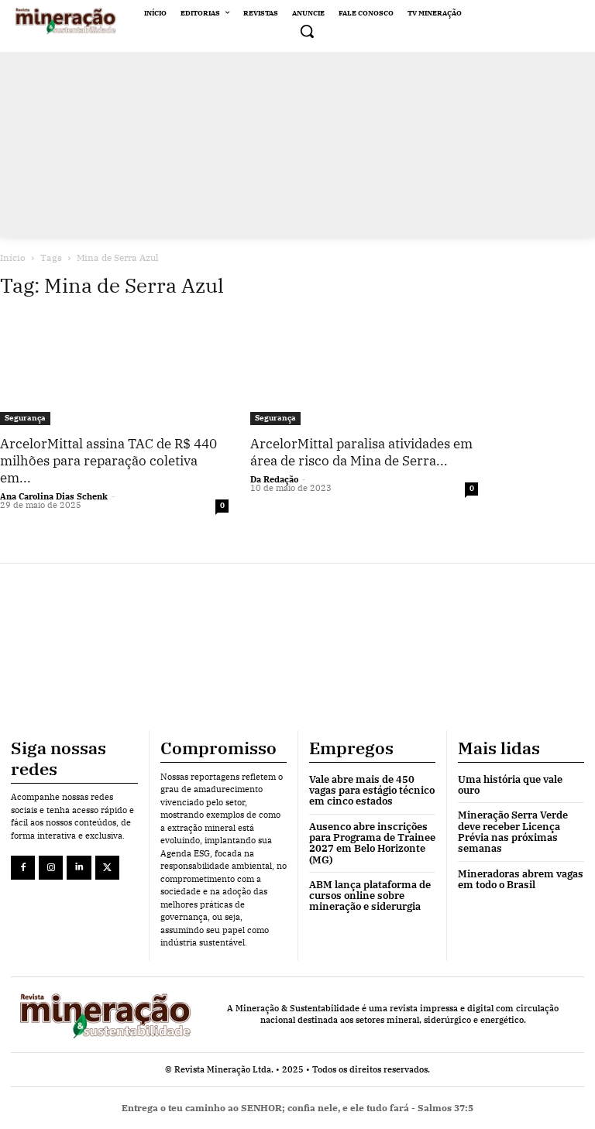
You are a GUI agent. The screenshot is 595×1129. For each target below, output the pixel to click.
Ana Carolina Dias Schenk (54, 496)
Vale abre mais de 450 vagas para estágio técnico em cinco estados (372, 790)
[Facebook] (23, 868)
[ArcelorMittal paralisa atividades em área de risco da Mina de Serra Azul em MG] (364, 369)
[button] (307, 31)
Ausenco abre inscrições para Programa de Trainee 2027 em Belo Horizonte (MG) (372, 843)
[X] (107, 868)
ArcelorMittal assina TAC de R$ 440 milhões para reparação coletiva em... (108, 460)
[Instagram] (51, 868)
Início (13, 257)
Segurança (25, 418)
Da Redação (274, 479)
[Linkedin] (79, 868)
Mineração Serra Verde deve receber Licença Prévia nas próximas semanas (513, 831)
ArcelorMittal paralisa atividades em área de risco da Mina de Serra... (361, 452)
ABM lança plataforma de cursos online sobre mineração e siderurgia (370, 896)
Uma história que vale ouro (510, 785)
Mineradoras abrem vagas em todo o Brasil (520, 879)
